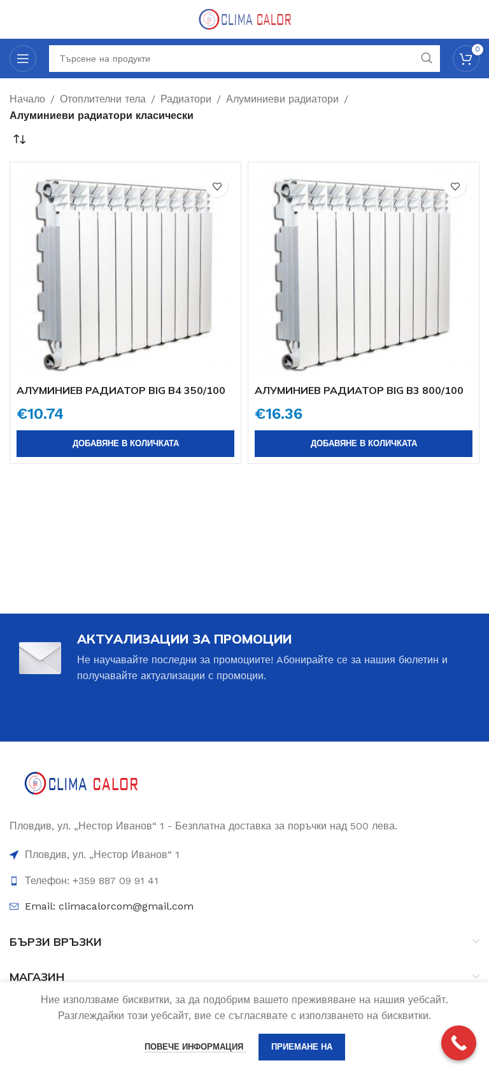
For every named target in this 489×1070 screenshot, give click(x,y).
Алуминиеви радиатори (282, 99)
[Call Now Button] (458, 1042)
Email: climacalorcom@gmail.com (109, 906)
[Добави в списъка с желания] (217, 186)
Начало (27, 99)
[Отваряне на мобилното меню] (23, 58)
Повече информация (195, 1047)
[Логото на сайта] (244, 18)
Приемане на (301, 1047)
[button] (125, 443)
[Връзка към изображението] (81, 785)
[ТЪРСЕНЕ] (426, 58)
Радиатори (185, 99)
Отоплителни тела (103, 99)
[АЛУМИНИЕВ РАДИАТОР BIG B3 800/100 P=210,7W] (363, 273)
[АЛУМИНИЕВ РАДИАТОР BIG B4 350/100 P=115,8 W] (125, 273)
